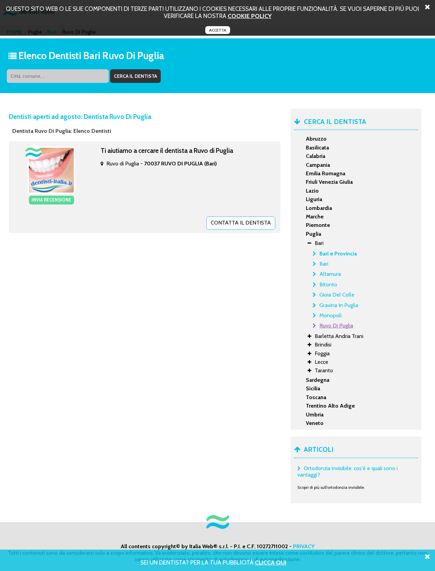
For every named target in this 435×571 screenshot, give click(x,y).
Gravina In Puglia (338, 305)
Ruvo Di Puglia (336, 325)
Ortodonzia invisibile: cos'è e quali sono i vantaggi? (347, 471)
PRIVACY (304, 546)
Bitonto (328, 284)
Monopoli (330, 315)
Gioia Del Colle (336, 294)
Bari (323, 264)
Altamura (330, 274)
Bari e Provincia (338, 253)
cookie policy (250, 15)
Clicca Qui (270, 562)
